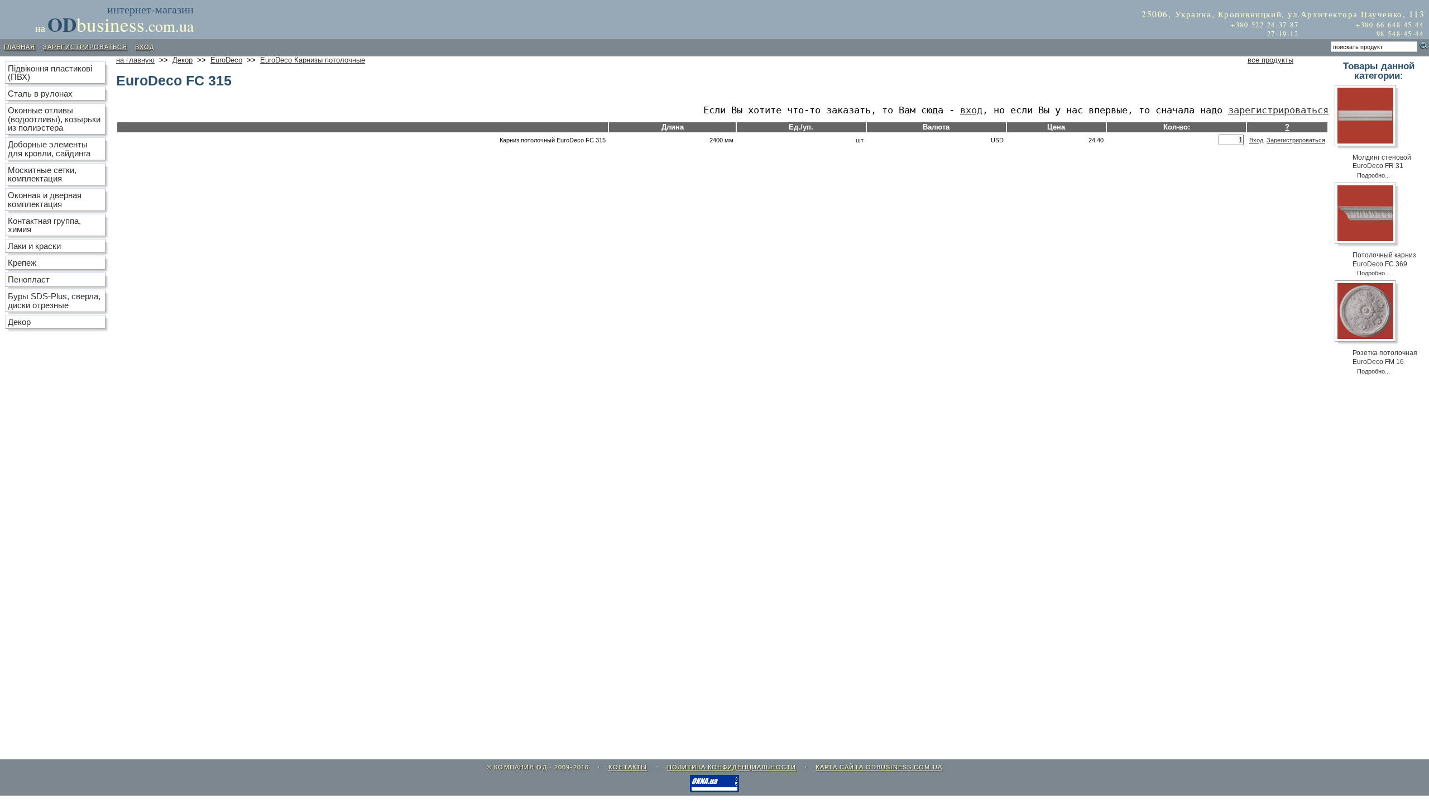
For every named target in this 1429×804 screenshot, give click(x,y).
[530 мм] (1368, 314)
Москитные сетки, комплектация (42, 174)
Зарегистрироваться (1278, 110)
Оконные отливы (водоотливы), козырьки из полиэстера (54, 119)
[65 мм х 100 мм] (1368, 216)
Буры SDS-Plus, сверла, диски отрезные (54, 300)
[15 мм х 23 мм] (1368, 119)
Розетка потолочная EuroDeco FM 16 (1385, 357)
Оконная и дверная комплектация (44, 199)
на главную (135, 60)
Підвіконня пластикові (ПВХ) (50, 73)
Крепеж (22, 262)
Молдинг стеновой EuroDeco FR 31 (1382, 162)
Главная (20, 47)
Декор (182, 60)
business (120, 24)
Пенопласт (29, 279)
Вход (971, 110)
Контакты (627, 767)
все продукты (1270, 60)
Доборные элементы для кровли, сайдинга (49, 148)
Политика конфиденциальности (731, 767)
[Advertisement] (333, 18)
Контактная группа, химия (44, 225)
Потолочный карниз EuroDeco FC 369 (1384, 259)
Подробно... (1373, 175)
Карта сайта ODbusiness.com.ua (879, 767)
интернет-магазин (150, 9)
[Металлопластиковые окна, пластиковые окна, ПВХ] (714, 789)
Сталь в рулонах (40, 93)
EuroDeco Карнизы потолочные (312, 60)
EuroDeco (226, 60)
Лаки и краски (34, 246)
